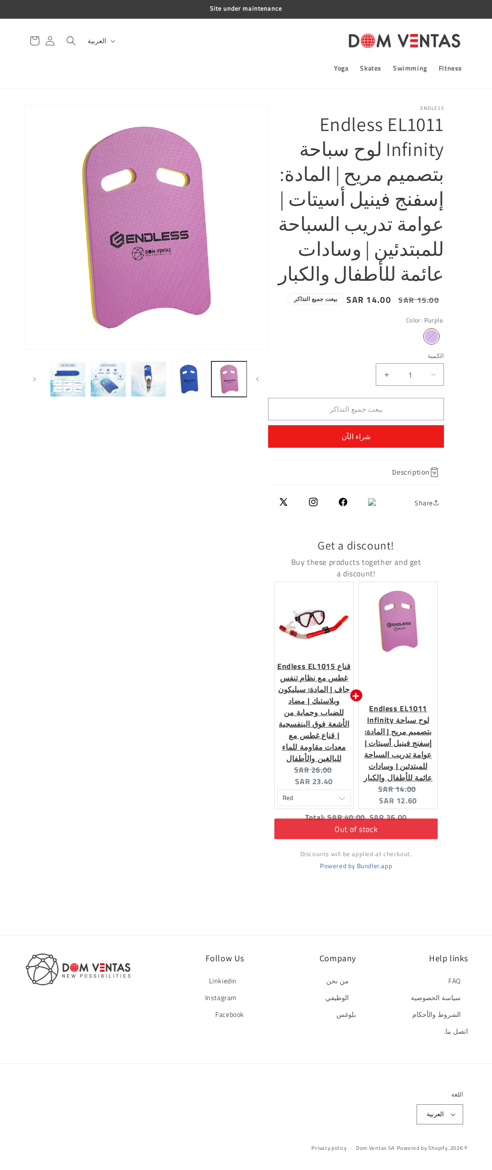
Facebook (229, 1014)
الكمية (436, 355)
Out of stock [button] (356, 834)
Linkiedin (223, 981)
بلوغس (346, 1014)
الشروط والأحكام (436, 1014)
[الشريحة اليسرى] (257, 379)
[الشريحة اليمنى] (34, 379)
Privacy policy (328, 1148)
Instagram (221, 997)
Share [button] (424, 503)
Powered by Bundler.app (356, 866)
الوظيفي (337, 997)
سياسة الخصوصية (436, 997)
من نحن (337, 981)
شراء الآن (356, 436)
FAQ (454, 981)
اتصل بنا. (456, 1031)
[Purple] (431, 336)
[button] (71, 40)
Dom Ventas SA (375, 1148)
